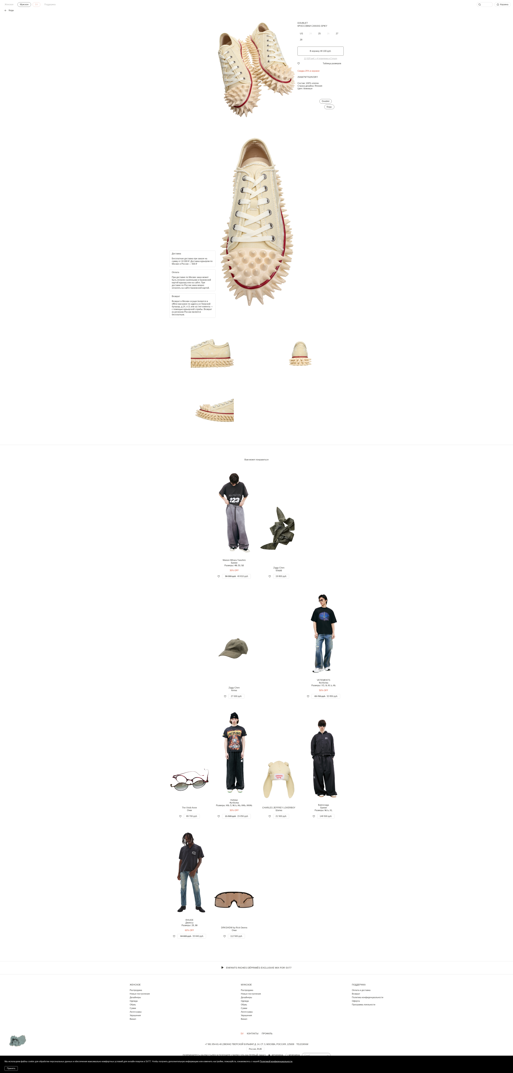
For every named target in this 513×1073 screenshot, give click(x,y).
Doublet (303, 23)
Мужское (24, 4)
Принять (11, 1068)
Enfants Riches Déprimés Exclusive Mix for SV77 (259, 967)
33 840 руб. (192, 936)
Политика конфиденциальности (367, 997)
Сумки (133, 1008)
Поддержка (50, 4)
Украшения (135, 1015)
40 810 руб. (236, 576)
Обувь (133, 1004)
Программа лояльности (363, 1004)
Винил (133, 1019)
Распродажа (136, 990)
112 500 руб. (236, 936)
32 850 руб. (326, 696)
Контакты (252, 1033)
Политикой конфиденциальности (276, 1061)
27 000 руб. (236, 696)
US (301, 33)
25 (319, 33)
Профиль (267, 1033)
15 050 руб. (236, 816)
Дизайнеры (135, 997)
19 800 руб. (281, 576)
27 (337, 33)
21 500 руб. (281, 816)
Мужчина (294, 1055)
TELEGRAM (302, 1044)
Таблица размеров (332, 63)
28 (301, 40)
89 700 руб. (191, 816)
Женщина (277, 1055)
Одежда (134, 1001)
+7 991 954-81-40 (213, 1044)
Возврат (356, 994)
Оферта (356, 1001)
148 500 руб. (326, 816)
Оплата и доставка (361, 990)
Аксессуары (136, 1012)
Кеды (329, 107)
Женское (9, 4)
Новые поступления (140, 994)
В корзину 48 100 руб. (320, 51)
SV (36, 4)
